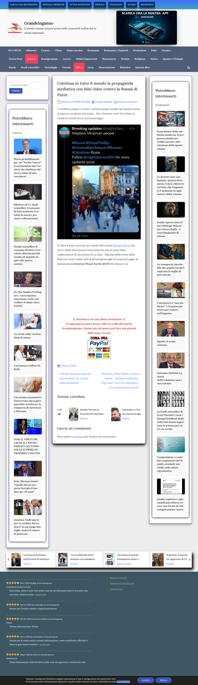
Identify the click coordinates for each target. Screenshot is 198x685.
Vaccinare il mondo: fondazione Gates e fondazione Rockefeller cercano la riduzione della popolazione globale (87, 557)
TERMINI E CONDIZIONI (122, 583)
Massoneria (109, 58)
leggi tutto (41, 594)
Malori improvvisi (86, 58)
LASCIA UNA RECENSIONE (23, 4)
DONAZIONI (116, 4)
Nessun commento (127, 102)
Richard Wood (121, 245)
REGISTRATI (147, 4)
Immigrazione (49, 58)
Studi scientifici (30, 67)
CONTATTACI (116, 589)
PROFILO (99, 4)
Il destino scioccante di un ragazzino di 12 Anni (135, 557)
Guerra (31, 58)
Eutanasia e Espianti (116, 50)
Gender (166, 50)
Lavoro (67, 58)
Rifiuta (163, 680)
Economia (93, 50)
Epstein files (142, 67)
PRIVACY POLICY (118, 578)
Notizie (125, 58)
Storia (12, 67)
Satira (154, 58)
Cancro (45, 50)
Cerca (15, 90)
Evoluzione (139, 50)
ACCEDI (132, 4)
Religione (140, 58)
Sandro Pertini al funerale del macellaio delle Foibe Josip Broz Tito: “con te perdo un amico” (85, 412)
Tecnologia (50, 67)
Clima (58, 50)
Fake (154, 50)
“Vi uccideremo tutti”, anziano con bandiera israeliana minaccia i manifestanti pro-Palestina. (38, 557)
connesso (78, 436)
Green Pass (15, 58)
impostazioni (123, 681)
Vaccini (66, 67)
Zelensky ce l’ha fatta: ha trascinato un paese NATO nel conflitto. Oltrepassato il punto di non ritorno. (128, 412)
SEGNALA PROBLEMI (53, 4)
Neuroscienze (107, 67)
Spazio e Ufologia (173, 58)
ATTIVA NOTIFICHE (80, 4)
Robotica (125, 67)
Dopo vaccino (74, 50)
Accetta (146, 680)
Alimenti (31, 50)
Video (79, 67)
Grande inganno (103, 101)
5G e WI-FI (14, 50)
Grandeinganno (38, 23)
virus (90, 67)
